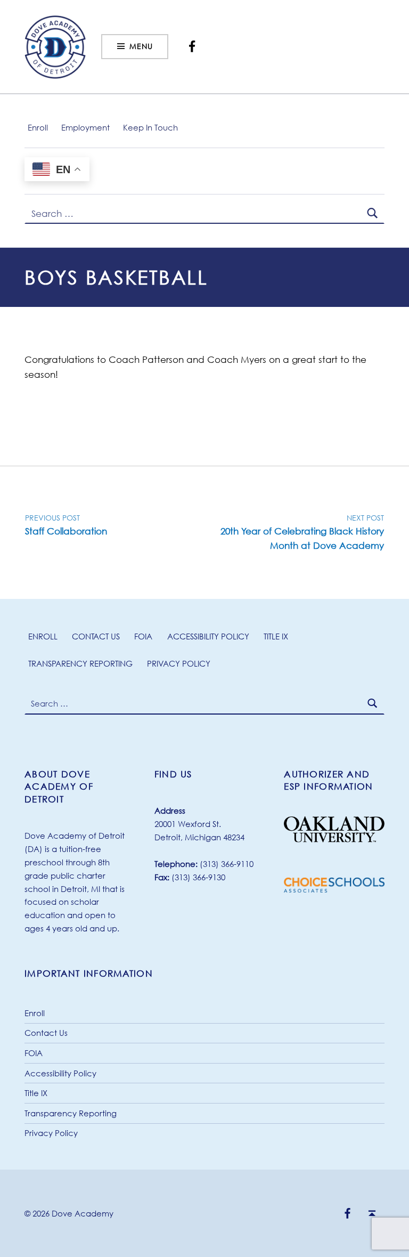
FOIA (143, 635)
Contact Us (96, 635)
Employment (85, 127)
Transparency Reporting (80, 663)
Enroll (38, 127)
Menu (141, 46)
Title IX (276, 635)
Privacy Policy (178, 663)
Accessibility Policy (208, 635)
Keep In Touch (150, 127)
